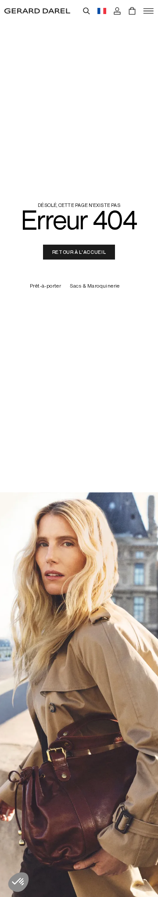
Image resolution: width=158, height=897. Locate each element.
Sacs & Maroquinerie (95, 286)
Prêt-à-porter (45, 286)
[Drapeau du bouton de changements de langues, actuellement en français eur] (101, 11)
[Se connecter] (117, 11)
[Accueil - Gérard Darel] (37, 11)
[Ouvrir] (148, 11)
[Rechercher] (86, 11)
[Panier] (132, 11)
